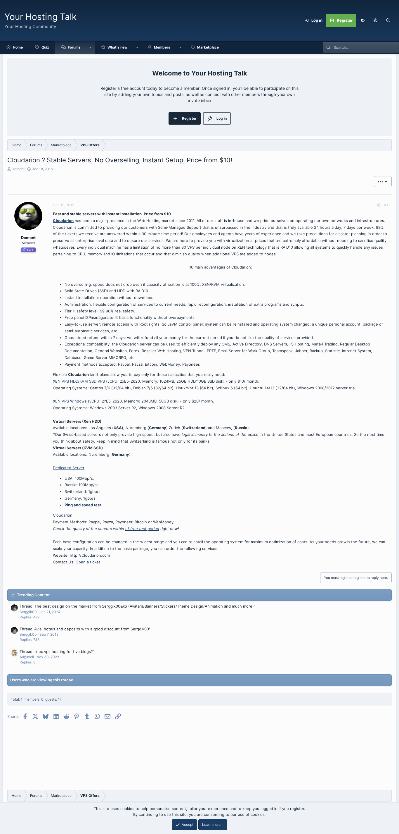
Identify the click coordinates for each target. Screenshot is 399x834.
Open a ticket (88, 562)
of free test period (142, 528)
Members (162, 47)
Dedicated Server (68, 467)
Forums (74, 47)
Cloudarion (63, 220)
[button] (375, 20)
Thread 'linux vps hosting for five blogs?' (57, 651)
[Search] (388, 20)
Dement (18, 169)
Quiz (45, 47)
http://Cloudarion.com (90, 555)
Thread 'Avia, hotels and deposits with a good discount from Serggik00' (85, 629)
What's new (117, 47)
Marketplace (208, 47)
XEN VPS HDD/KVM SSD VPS (79, 381)
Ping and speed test (83, 505)
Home (18, 47)
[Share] (378, 205)
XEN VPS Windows (70, 401)
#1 (386, 205)
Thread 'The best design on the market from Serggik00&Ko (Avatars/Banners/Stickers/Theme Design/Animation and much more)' (137, 606)
